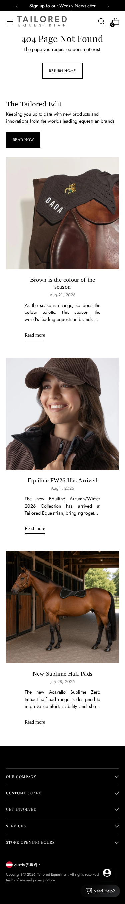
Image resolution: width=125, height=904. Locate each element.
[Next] (108, 5)
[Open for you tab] (107, 873)
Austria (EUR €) (25, 864)
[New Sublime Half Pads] (62, 607)
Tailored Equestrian (52, 874)
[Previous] (16, 5)
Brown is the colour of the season (62, 283)
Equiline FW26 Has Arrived (62, 480)
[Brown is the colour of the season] (62, 213)
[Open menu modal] (9, 21)
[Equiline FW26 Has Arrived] (62, 414)
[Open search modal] (101, 21)
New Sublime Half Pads (62, 673)
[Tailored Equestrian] (42, 21)
